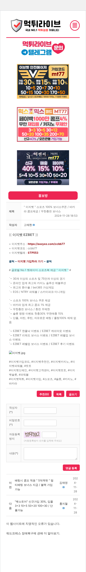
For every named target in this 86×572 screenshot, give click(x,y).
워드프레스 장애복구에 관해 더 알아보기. (33, 533)
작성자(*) (13, 410)
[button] (28, 224)
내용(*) (13, 453)
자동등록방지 (14, 436)
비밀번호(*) (14, 422)
